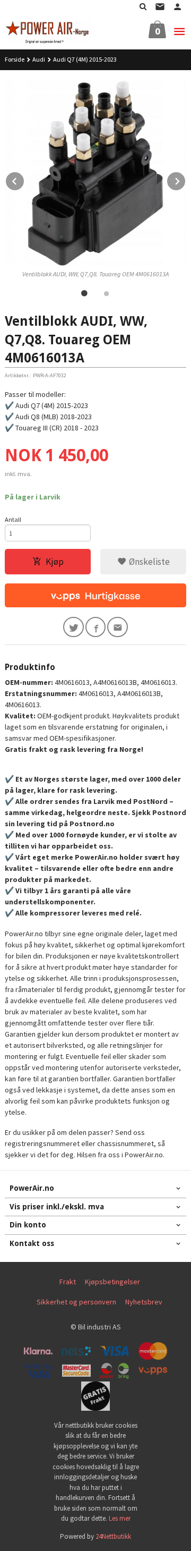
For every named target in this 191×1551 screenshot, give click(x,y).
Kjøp (55, 561)
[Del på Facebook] (95, 627)
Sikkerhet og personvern (76, 1302)
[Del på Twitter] (73, 627)
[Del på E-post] (117, 627)
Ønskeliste (148, 561)
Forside (14, 59)
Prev (24, 179)
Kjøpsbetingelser (112, 1281)
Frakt (67, 1281)
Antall (13, 519)
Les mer (120, 1518)
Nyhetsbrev (143, 1302)
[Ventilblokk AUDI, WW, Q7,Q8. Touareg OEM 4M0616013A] (96, 172)
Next (185, 179)
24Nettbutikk (113, 1536)
